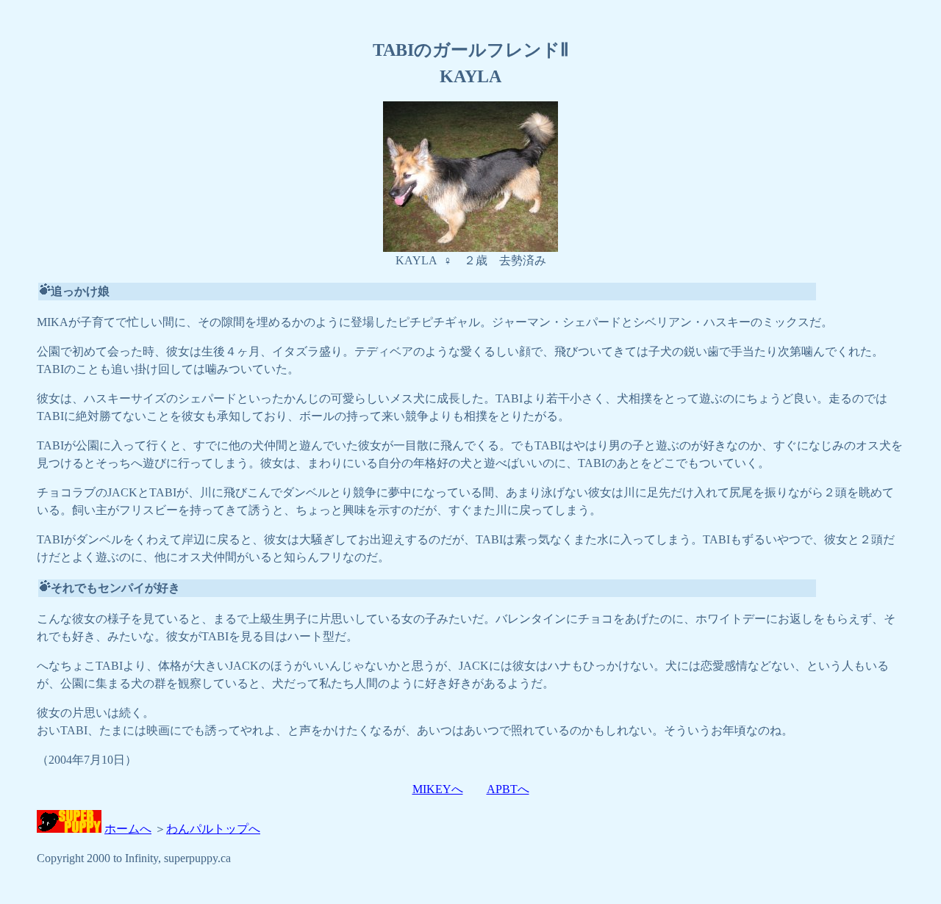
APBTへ (508, 789)
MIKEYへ (437, 789)
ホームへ (127, 828)
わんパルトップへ (213, 828)
